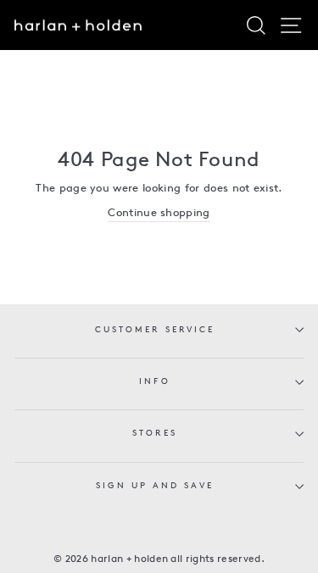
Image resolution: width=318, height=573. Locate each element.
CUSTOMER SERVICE (155, 330)
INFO (154, 382)
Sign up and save (154, 486)
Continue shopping (158, 213)
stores (154, 433)
